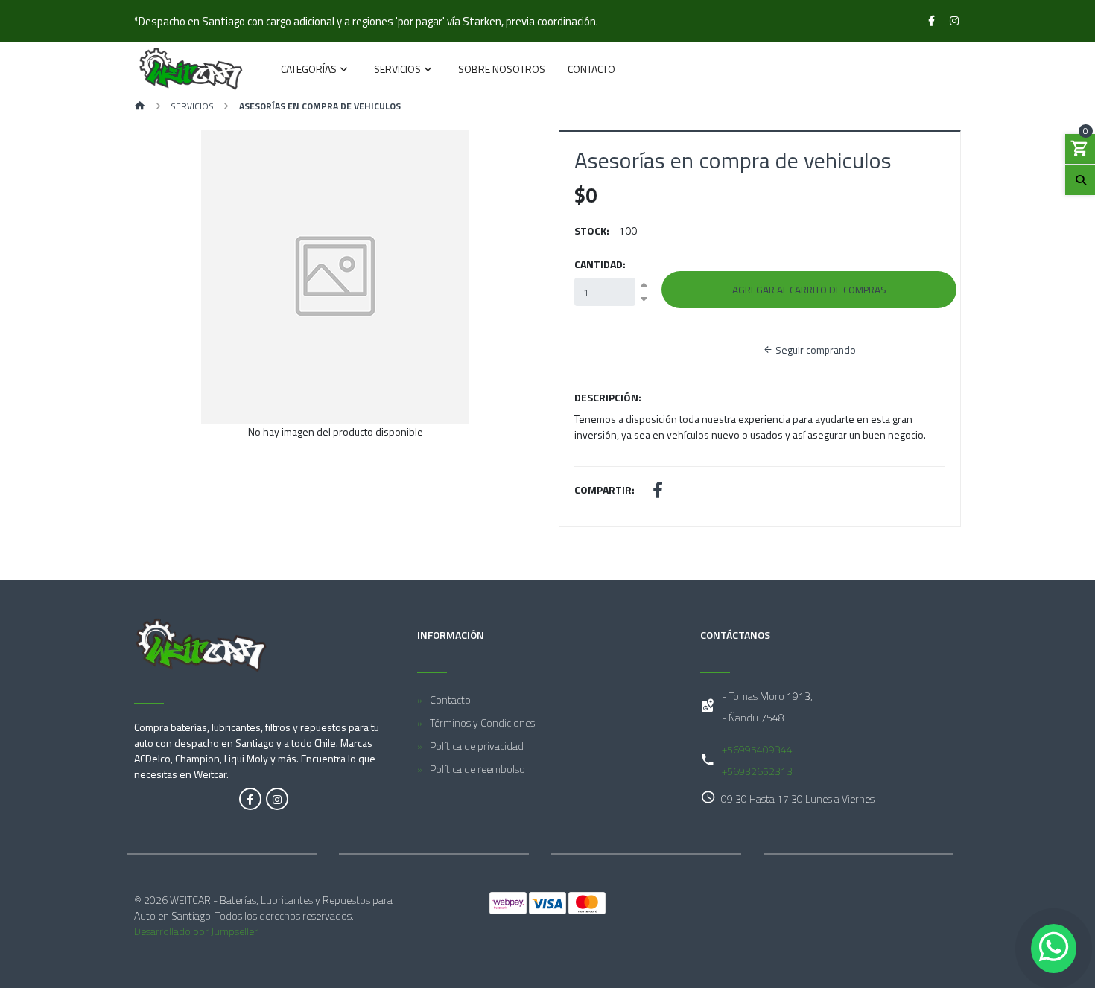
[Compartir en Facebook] (658, 492)
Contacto (591, 70)
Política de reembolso (477, 769)
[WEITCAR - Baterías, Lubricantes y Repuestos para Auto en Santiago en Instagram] (277, 799)
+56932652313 (757, 771)
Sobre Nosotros (501, 70)
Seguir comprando (814, 349)
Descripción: (607, 397)
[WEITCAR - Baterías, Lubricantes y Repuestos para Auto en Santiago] (190, 68)
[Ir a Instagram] (955, 20)
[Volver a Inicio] (140, 107)
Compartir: (604, 489)
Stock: (591, 230)
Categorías (309, 70)
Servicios (397, 70)
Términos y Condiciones (482, 722)
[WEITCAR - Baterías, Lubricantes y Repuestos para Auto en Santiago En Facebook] (250, 799)
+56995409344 (757, 749)
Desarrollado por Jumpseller (195, 931)
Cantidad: (600, 264)
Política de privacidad (477, 745)
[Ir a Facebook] (932, 20)
